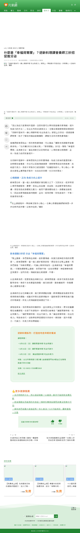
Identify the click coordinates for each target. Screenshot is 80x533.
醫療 (19, 10)
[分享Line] (6, 132)
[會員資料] (72, 5)
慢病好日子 (70, 10)
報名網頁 (21, 373)
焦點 (6, 10)
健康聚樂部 (26, 525)
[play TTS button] (12, 118)
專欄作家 (63, 525)
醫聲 (61, 10)
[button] (75, 10)
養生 (12, 10)
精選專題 (34, 525)
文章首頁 (55, 525)
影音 (32, 10)
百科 (26, 10)
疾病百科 (42, 525)
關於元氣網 (17, 525)
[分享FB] (6, 126)
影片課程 (8, 479)
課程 (39, 10)
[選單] (75, 5)
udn (5, 48)
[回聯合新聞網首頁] (6, 5)
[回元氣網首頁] (12, 4)
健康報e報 (29, 516)
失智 (54, 10)
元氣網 (10, 48)
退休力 (46, 10)
